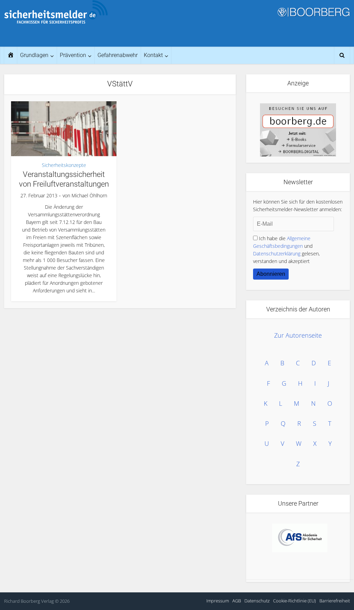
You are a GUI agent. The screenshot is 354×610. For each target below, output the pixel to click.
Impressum (217, 601)
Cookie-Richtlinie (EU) (294, 601)
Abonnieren (271, 274)
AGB (236, 601)
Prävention (73, 55)
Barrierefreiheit (334, 601)
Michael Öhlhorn (89, 196)
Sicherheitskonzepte (64, 165)
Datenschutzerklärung (276, 253)
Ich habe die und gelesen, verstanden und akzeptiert (286, 249)
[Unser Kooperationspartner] (299, 538)
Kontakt (153, 55)
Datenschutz (257, 601)
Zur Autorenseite (298, 335)
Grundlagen (34, 55)
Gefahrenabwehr (117, 55)
